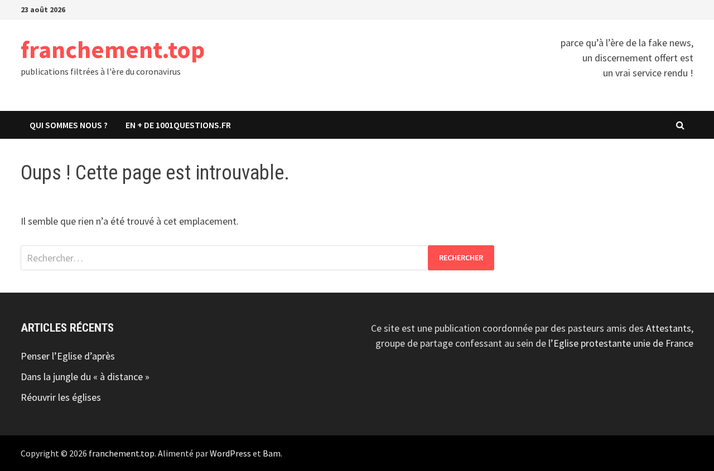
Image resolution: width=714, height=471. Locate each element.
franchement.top (113, 49)
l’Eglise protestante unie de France (620, 343)
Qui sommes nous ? (69, 124)
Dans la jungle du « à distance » (85, 376)
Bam (272, 453)
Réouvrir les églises (61, 397)
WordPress (230, 453)
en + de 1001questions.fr (178, 124)
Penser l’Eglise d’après (68, 355)
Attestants (668, 328)
